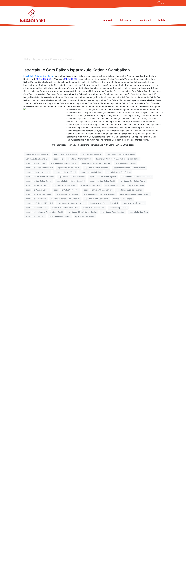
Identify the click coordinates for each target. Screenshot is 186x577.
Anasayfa (108, 20)
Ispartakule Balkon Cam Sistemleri (96, 163)
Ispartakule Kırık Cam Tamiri (96, 199)
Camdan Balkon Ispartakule (37, 159)
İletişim (162, 20)
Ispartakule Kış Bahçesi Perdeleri (71, 203)
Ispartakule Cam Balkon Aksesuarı (40, 176)
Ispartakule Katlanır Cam (36, 199)
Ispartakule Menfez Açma (133, 203)
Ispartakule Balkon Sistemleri (37, 172)
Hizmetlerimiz (145, 20)
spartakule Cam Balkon (84, 216)
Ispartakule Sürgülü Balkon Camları (82, 212)
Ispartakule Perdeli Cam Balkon (65, 207)
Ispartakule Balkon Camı (126, 163)
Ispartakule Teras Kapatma (113, 212)
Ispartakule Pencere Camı (36, 207)
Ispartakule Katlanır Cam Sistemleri (65, 199)
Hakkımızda (125, 20)
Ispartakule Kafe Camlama (67, 194)
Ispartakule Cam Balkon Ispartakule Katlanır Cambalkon (76, 69)
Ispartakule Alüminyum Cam (79, 159)
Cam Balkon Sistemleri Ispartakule (121, 154)
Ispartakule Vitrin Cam (138, 212)
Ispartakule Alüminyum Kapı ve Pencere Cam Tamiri (117, 159)
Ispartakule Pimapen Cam (93, 207)
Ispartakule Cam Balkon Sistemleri (70, 181)
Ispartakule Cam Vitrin (114, 185)
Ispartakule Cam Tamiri (90, 185)
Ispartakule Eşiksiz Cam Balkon (38, 194)
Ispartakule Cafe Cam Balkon (119, 172)
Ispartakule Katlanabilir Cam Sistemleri (99, 194)
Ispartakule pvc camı (118, 207)
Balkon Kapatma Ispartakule (65, 154)
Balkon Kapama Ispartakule (37, 154)
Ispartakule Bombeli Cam (91, 172)
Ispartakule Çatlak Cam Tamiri (66, 190)
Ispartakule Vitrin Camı (35, 216)
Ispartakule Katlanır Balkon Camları (134, 194)
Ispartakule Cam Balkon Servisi (38, 181)
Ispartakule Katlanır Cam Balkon (38, 76)
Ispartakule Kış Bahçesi (122, 199)
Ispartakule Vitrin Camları (59, 216)
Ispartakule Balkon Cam (35, 163)
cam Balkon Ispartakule (91, 154)
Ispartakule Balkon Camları (69, 168)
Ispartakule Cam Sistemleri (65, 185)
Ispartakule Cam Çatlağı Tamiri (132, 181)
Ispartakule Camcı (136, 185)
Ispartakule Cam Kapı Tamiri (37, 185)
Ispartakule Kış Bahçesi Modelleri (39, 203)
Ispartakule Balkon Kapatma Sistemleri (129, 168)
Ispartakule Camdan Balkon (37, 190)
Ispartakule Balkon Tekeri (65, 172)
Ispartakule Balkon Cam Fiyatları (63, 163)
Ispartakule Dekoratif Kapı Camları (98, 190)
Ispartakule (58, 159)
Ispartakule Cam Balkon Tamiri (102, 181)
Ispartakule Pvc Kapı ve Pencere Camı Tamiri (44, 212)
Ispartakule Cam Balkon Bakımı (72, 176)
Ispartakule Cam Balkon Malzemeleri (136, 176)
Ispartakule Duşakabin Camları (129, 190)
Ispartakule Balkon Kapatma (96, 168)
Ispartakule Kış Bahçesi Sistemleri (104, 203)
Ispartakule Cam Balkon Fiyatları (103, 176)
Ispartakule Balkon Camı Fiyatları (39, 168)
